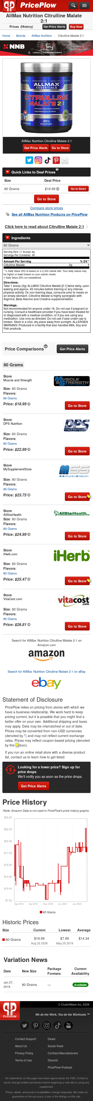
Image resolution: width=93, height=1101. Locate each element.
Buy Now (76, 26)
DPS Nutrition (12, 423)
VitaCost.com (12, 599)
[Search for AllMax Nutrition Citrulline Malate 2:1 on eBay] (46, 682)
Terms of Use (23, 1060)
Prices (14, 26)
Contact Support (25, 1039)
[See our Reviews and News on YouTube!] (68, 1025)
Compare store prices (46, 207)
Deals (51, 1039)
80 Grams (10, 398)
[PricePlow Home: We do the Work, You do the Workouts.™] (12, 9)
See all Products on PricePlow (50, 214)
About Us (21, 1046)
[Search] (73, 5)
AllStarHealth (12, 514)
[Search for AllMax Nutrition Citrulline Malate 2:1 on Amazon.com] (46, 655)
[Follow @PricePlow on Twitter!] (24, 1025)
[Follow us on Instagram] (46, 1025)
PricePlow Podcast (60, 1067)
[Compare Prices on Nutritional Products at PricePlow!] (11, 1009)
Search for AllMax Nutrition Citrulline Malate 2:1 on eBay (47, 671)
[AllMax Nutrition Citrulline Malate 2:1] (46, 98)
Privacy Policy (24, 1053)
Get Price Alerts (54, 26)
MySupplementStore (17, 469)
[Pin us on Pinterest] (35, 1025)
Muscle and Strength (17, 380)
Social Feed (55, 1046)
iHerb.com (10, 554)
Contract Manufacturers (63, 1053)
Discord (53, 1060)
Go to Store (60, 147)
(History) (27, 26)
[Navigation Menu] (84, 5)
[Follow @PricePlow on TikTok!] (57, 1025)
